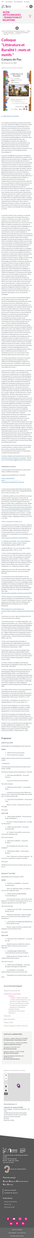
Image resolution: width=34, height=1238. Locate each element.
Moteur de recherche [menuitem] (10, 1201)
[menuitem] (17, 990)
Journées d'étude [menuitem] (13, 1009)
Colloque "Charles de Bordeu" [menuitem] (19, 998)
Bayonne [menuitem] (13, 1181)
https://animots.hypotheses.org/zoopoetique (15, 537)
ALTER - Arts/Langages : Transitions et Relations (13, 31)
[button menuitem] (31, 6)
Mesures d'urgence (10, 1190)
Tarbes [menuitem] (11, 1185)
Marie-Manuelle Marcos (13, 1059)
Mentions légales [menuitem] (17, 1229)
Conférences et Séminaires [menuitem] (16, 1011)
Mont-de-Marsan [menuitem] (23, 1181)
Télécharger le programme (11, 116)
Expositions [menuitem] (11, 1013)
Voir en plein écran (9, 1104)
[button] (29, 16)
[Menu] (27, 6)
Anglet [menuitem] (6, 1181)
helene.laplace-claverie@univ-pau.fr (16, 1040)
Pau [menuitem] (5, 1185)
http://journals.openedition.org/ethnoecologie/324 (16, 593)
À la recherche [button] (18, 1)
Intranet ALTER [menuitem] (9, 1207)
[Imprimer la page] (17, 28)
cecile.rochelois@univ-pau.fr (11, 480)
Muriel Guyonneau (11, 1048)
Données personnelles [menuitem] (17, 1236)
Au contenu (9, 1)
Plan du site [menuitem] (7, 1204)
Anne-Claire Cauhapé (12, 1053)
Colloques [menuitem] (11, 996)
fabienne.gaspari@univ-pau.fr (13, 1044)
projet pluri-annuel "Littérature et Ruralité (13, 458)
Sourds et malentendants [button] (18, 1169)
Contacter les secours (11, 1193)
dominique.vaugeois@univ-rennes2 (12, 482)
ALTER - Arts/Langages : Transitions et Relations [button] (12, 16)
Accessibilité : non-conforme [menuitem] (17, 1233)
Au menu (26, 1)
